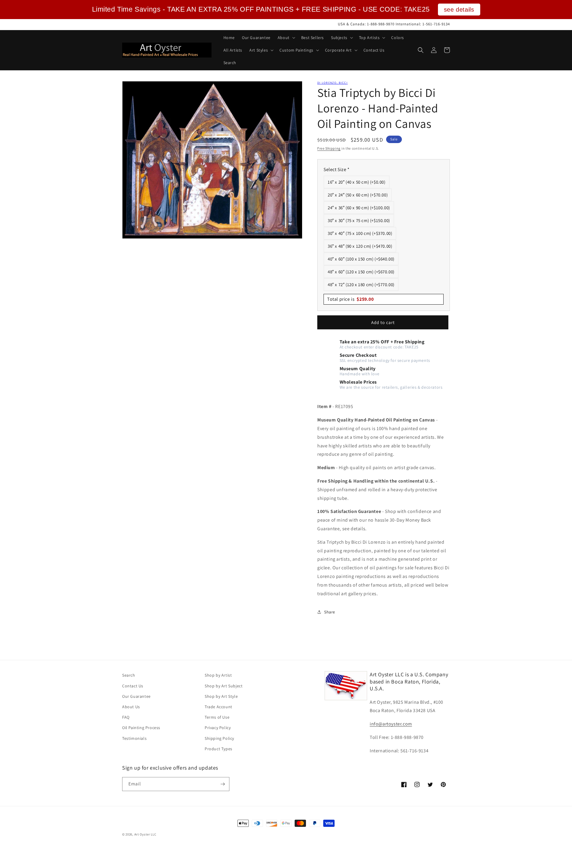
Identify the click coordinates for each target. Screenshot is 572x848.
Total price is (350, 299)
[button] (286, 37)
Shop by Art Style (221, 696)
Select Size (337, 169)
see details (459, 9)
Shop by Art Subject (224, 686)
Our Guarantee (136, 696)
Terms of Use (217, 717)
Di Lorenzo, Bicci (332, 83)
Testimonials (134, 738)
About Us (131, 706)
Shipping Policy (219, 738)
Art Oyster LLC (145, 834)
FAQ (126, 717)
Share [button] (329, 612)
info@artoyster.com (391, 724)
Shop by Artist (218, 675)
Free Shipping (329, 148)
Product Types (218, 748)
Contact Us (132, 686)
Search (128, 675)
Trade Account (218, 706)
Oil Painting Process (141, 727)
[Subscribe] (222, 784)
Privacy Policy (218, 727)
